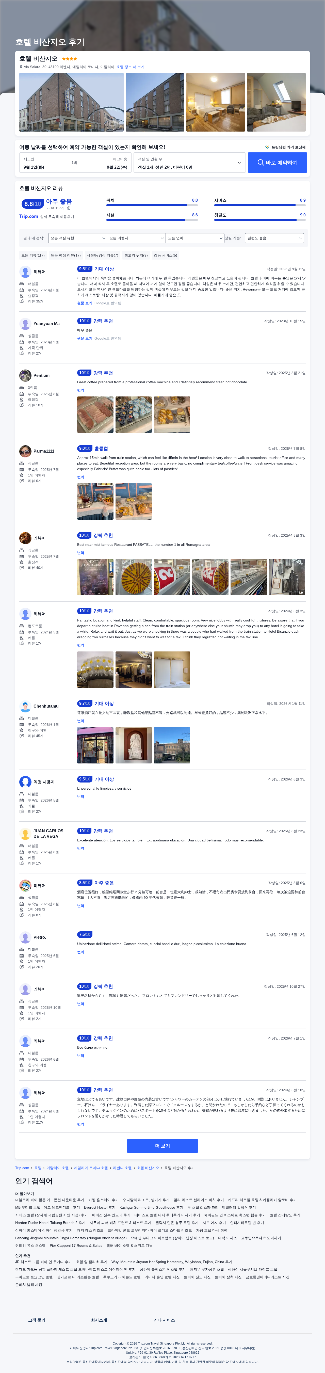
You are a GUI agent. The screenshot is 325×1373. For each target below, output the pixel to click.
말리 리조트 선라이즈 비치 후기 (199, 1200)
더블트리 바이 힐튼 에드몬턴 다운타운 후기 (49, 1200)
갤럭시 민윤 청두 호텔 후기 (177, 1223)
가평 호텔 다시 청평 (212, 1230)
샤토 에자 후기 (214, 1223)
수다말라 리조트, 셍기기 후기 (146, 1200)
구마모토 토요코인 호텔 (34, 1277)
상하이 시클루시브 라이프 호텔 (252, 1269)
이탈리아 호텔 (57, 1168)
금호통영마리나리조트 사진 (267, 1277)
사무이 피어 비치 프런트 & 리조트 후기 (120, 1223)
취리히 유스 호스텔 (30, 1245)
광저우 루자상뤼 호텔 (207, 1269)
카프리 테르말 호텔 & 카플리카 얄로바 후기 (262, 1200)
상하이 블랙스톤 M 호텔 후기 (163, 1269)
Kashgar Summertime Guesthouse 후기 (151, 1207)
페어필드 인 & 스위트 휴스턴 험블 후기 (235, 1215)
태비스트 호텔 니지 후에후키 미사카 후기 (167, 1215)
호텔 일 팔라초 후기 (91, 1262)
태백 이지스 (227, 1238)
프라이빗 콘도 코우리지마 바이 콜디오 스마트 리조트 (150, 1230)
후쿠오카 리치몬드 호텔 (122, 1277)
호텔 (37, 1168)
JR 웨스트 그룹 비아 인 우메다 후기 (43, 1262)
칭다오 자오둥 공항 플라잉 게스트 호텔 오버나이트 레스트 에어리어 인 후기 (75, 1269)
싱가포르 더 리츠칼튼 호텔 (78, 1277)
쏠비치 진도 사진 (197, 1277)
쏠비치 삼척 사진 (228, 1277)
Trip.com (22, 1168)
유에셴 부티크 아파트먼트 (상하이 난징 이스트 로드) (172, 1238)
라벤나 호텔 (122, 1168)
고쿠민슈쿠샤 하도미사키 (261, 1238)
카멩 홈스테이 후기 (103, 1200)
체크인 (29, 159)
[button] (290, 8)
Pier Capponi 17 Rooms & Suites (76, 1245)
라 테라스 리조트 (90, 1230)
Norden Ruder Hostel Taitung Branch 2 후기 (50, 1223)
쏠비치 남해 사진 (28, 1285)
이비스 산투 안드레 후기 (111, 1215)
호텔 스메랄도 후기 (285, 1215)
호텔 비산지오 (148, 1168)
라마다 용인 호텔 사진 (162, 1277)
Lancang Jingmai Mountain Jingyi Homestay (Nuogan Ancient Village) (71, 1238)
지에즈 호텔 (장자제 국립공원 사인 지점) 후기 (51, 1215)
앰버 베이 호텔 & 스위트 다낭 (129, 1245)
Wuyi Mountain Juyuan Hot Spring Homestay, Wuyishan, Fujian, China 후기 (171, 1262)
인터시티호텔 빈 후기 (247, 1223)
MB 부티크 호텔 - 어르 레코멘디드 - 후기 (47, 1207)
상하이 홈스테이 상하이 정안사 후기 (44, 1230)
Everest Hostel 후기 (100, 1207)
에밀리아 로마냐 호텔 (91, 1168)
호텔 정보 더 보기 (130, 67)
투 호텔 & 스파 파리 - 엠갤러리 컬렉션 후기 (221, 1207)
